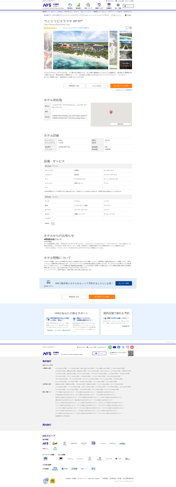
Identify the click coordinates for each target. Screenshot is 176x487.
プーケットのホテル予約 (73, 376)
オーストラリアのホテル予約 (112, 389)
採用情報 (105, 478)
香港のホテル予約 (71, 371)
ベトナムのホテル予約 (60, 386)
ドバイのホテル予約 (115, 371)
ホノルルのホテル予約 (60, 368)
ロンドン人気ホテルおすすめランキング (107, 410)
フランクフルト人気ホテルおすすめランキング (109, 413)
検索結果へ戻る (74, 86)
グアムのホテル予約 (60, 371)
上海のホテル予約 (126, 371)
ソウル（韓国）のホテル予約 (102, 368)
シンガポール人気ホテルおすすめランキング (110, 397)
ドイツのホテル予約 (60, 389)
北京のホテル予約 (71, 373)
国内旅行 (47, 424)
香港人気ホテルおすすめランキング (64, 400)
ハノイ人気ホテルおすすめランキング (87, 402)
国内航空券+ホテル (128, 11)
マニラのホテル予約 (60, 373)
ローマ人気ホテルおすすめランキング (64, 413)
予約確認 (129, 15)
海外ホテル (76, 11)
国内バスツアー (112, 11)
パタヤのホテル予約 (85, 376)
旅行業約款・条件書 (115, 478)
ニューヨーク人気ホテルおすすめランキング (66, 408)
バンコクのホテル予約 (73, 368)
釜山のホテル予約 (81, 371)
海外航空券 (60, 11)
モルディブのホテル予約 (88, 386)
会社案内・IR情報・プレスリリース (76, 478)
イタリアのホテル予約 (84, 389)
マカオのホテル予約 (124, 373)
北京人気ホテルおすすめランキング (83, 400)
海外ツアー (53, 11)
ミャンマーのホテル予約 (74, 386)
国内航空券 (119, 11)
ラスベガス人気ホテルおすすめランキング (113, 408)
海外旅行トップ (46, 11)
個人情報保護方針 (128, 478)
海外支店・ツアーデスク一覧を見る (57, 330)
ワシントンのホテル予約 (106, 379)
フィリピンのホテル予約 (103, 384)
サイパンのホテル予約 (93, 371)
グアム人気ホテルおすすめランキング (85, 392)
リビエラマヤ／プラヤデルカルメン (80, 15)
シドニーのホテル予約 (98, 381)
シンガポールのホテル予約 (117, 368)
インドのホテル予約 (100, 386)
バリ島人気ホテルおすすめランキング (105, 392)
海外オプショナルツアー (86, 11)
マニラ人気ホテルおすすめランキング (103, 400)
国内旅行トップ (97, 11)
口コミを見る (96, 86)
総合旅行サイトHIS (49, 15)
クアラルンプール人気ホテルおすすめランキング (110, 402)
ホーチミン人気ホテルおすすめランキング (65, 402)
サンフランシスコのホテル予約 (90, 379)
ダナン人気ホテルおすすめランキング (85, 394)
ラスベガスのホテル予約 (61, 379)
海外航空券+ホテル (68, 11)
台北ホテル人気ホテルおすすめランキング (65, 397)
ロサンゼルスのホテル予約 (113, 376)
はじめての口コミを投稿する (77, 28)
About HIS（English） (94, 478)
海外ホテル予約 (48, 365)
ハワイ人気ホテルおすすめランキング (64, 392)
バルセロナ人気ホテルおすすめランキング (86, 413)
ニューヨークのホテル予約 (98, 376)
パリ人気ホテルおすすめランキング (87, 410)
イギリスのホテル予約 (124, 386)
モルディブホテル (104, 371)
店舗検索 (124, 326)
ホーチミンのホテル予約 (83, 373)
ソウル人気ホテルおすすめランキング (105, 394)
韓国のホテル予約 (70, 384)
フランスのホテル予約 (72, 389)
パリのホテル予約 (117, 379)
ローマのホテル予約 (73, 381)
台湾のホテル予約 (59, 384)
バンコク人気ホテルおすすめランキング (88, 397)
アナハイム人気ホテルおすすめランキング (65, 410)
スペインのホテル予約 (97, 389)
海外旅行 (47, 361)
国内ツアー (104, 11)
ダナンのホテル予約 (60, 376)
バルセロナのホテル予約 (85, 381)
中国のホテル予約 (91, 384)
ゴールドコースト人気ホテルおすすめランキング (110, 405)
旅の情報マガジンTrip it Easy (62, 416)
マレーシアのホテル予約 (117, 384)
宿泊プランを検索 (122, 86)
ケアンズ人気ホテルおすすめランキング (87, 405)
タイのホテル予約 (80, 384)
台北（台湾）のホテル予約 (87, 368)
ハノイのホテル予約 (113, 373)
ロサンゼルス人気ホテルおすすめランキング (90, 408)
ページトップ (168, 342)
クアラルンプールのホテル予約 (98, 373)
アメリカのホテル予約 (112, 386)
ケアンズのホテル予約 (111, 381)
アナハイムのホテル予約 (75, 379)
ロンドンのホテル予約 (60, 381)
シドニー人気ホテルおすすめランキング (65, 405)
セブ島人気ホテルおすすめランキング (64, 394)
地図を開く (121, 124)
